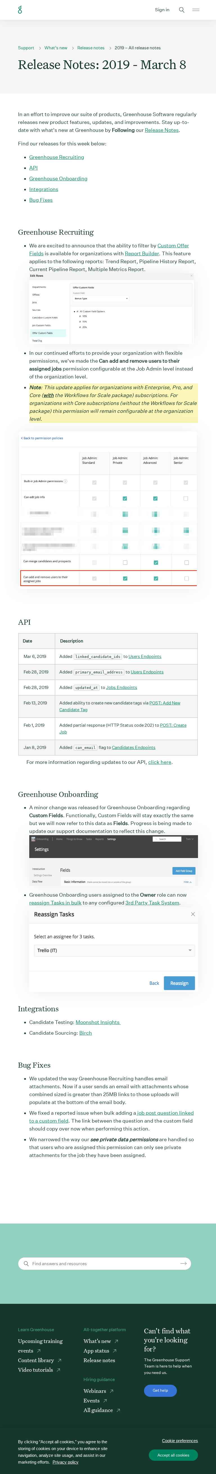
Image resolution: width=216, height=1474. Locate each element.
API (33, 168)
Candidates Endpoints (134, 747)
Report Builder (142, 253)
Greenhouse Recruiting (56, 157)
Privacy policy (65, 1462)
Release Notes (162, 130)
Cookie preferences (180, 1440)
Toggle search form (181, 10)
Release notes (91, 47)
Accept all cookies (173, 1455)
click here (159, 762)
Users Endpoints (145, 656)
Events (92, 1400)
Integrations (43, 189)
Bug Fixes (41, 200)
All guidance (99, 1409)
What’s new (55, 47)
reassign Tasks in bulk (55, 903)
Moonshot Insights (98, 1022)
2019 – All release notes (138, 47)
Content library (36, 1360)
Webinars (95, 1390)
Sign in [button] (162, 9)
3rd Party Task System (152, 903)
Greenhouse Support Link (20, 10)
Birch (85, 1033)
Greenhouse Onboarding (58, 178)
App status (97, 1350)
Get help (160, 1390)
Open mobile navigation (196, 10)
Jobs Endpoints (121, 687)
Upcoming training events (40, 1345)
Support (26, 47)
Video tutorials (36, 1369)
